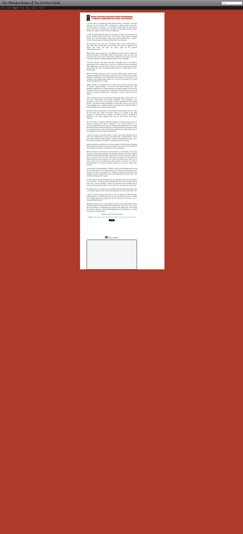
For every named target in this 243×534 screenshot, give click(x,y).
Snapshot (34, 8)
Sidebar (28, 8)
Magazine (16, 8)
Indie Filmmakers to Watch (110, 217)
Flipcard (9, 8)
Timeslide (41, 8)
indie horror (122, 217)
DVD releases (97, 217)
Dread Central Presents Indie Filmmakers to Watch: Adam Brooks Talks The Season (112, 18)
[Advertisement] (147, 44)
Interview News (130, 217)
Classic (3, 8)
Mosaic (22, 8)
